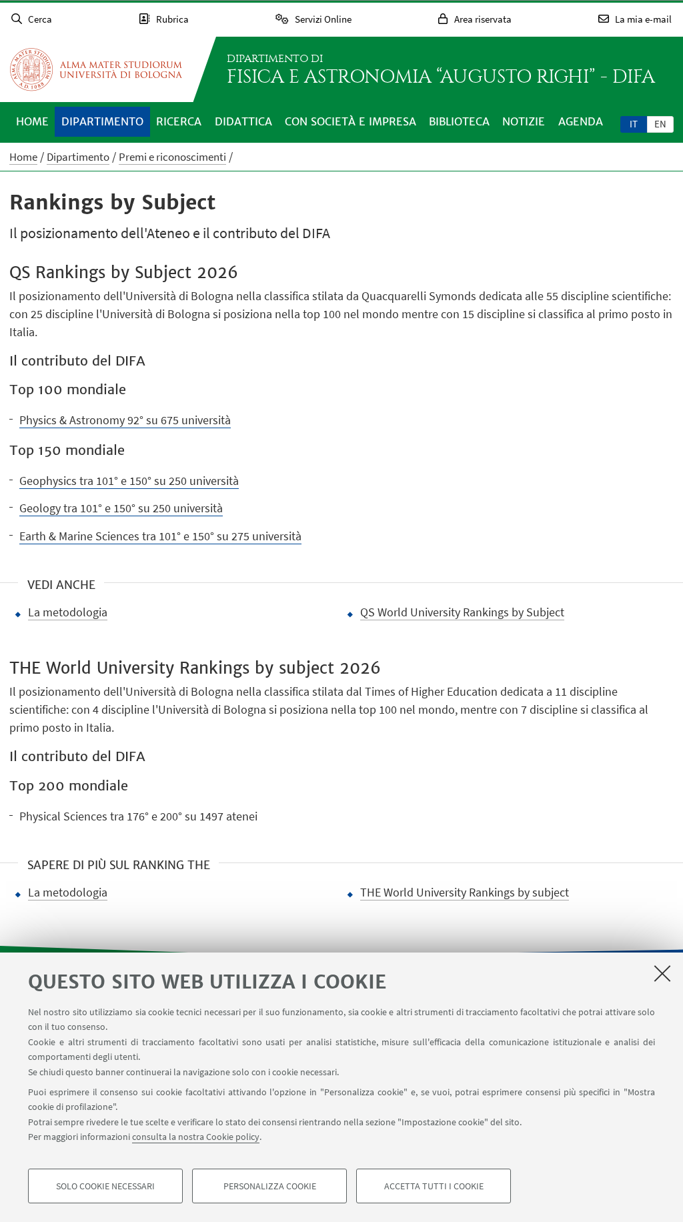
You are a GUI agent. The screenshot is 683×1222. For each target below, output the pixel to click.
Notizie (523, 121)
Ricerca (178, 121)
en (660, 123)
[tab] (633, 123)
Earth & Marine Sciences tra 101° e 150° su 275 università (160, 536)
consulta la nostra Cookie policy (195, 1137)
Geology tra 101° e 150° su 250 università (121, 508)
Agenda (580, 121)
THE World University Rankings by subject (464, 892)
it (634, 123)
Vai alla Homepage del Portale (96, 69)
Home (32, 121)
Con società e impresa (350, 121)
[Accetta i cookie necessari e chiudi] (662, 973)
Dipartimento (102, 121)
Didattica (243, 121)
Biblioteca (459, 121)
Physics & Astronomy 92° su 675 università (125, 420)
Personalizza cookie (269, 1186)
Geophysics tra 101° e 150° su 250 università (129, 480)
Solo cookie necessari (105, 1186)
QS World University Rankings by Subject (462, 612)
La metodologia (67, 612)
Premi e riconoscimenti (172, 156)
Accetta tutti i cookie (434, 1186)
